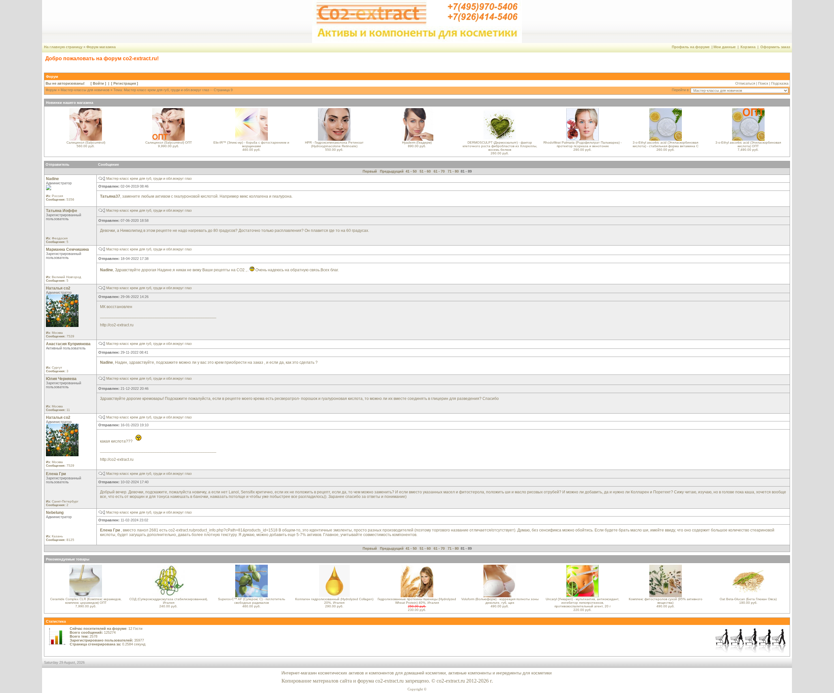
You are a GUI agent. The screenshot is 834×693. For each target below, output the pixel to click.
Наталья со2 (58, 288)
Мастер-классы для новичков (85, 90)
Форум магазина (101, 47)
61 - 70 (439, 171)
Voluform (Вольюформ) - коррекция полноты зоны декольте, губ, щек (500, 600)
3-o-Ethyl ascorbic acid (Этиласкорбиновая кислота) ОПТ (748, 144)
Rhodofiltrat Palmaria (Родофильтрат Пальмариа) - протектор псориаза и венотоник (582, 144)
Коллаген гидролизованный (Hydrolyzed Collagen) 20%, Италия (334, 600)
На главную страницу (63, 47)
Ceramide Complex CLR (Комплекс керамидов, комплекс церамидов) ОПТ (86, 600)
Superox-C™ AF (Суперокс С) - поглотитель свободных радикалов (251, 600)
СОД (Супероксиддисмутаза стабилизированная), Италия (168, 600)
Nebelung (55, 512)
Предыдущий (392, 171)
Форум (51, 90)
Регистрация (124, 83)
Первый (370, 171)
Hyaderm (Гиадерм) (417, 142)
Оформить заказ (775, 47)
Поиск (763, 83)
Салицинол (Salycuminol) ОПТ (168, 142)
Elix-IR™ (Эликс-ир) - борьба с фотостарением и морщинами (251, 144)
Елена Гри (56, 474)
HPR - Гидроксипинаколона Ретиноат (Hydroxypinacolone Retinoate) (334, 144)
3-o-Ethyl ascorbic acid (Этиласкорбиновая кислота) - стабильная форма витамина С (665, 144)
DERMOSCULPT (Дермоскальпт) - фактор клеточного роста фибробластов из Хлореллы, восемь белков (500, 146)
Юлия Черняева (61, 378)
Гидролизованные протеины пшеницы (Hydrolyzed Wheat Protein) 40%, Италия (417, 600)
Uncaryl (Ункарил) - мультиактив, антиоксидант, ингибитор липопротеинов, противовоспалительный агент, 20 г (582, 602)
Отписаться (745, 83)
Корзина (748, 47)
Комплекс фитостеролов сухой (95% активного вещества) (665, 600)
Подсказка (779, 83)
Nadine (52, 179)
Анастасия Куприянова (68, 344)
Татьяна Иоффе (61, 210)
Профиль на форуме (691, 47)
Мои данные (724, 47)
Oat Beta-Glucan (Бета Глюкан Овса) (748, 599)
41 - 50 (411, 171)
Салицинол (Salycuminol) (85, 142)
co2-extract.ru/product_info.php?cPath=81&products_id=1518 (223, 530)
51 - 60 (425, 171)
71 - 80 (453, 171)
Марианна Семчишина (67, 249)
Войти (98, 83)
